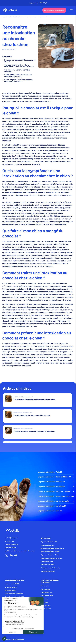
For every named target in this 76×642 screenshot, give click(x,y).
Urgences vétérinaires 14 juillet (50, 552)
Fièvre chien (44, 602)
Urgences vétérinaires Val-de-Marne (53, 501)
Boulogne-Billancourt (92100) (14, 594)
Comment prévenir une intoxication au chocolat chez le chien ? (18, 81)
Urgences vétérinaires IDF (49, 542)
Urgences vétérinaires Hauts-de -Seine (54, 491)
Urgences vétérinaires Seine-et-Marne (54, 477)
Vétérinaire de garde (47, 561)
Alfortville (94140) (10, 590)
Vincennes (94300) (11, 587)
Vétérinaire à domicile (47, 565)
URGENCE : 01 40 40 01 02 (55, 10)
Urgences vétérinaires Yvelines (51, 482)
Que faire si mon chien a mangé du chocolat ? (17, 71)
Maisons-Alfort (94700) (12, 584)
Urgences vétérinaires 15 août (50, 555)
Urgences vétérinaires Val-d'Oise (52, 506)
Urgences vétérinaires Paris (50, 472)
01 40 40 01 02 (9, 541)
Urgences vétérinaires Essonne (51, 486)
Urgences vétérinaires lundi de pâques (52, 548)
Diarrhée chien (45, 589)
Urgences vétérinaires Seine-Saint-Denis (55, 496)
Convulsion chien (46, 609)
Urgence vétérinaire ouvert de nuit (51, 558)
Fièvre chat (44, 599)
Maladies (10, 17)
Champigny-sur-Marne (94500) (14, 597)
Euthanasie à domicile (47, 545)
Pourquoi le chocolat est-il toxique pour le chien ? (19, 61)
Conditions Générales (11, 544)
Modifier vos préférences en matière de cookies (19, 551)
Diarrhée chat (45, 586)
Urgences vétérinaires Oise (50, 511)
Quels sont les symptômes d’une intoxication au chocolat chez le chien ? (19, 66)
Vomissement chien (47, 596)
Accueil (4, 17)
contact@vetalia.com (11, 538)
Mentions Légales (10, 548)
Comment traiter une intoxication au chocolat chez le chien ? (18, 76)
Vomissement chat (46, 592)
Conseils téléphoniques (48, 571)
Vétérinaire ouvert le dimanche (50, 568)
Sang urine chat (45, 605)
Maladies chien (17, 17)
